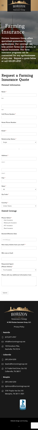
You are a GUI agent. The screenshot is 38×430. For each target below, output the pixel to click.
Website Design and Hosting (19, 421)
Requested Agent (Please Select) (7, 265)
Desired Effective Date (9, 234)
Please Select (7, 218)
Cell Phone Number (9, 114)
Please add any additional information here (16, 275)
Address (5, 155)
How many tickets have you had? (13, 244)
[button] (3, 5)
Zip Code (5, 194)
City (3, 178)
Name (4, 92)
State (4, 186)
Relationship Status (9, 139)
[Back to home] (19, 5)
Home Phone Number (9, 122)
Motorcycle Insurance (10, 223)
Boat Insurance (8, 228)
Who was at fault (7, 253)
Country (5, 202)
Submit (5, 293)
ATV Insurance (8, 225)
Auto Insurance (8, 220)
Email (4, 131)
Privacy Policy (19, 327)
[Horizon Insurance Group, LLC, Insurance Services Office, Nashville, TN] (10, 404)
